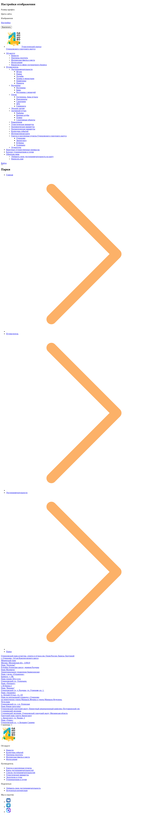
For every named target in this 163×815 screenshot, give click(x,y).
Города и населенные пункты (19, 768)
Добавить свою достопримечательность (23, 788)
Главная (9, 175)
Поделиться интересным (17, 790)
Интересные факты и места (18, 757)
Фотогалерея (11, 759)
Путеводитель (12, 334)
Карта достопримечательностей (20, 770)
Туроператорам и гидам (16, 779)
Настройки (6, 23)
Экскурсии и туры (14, 777)
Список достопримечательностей (20, 773)
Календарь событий (14, 752)
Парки (9, 651)
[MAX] (8, 810)
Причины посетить (14, 755)
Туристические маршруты (17, 775)
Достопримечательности (17, 493)
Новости (10, 750)
